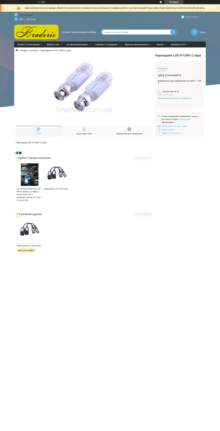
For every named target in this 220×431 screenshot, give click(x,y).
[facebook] (17, 153)
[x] (20, 153)
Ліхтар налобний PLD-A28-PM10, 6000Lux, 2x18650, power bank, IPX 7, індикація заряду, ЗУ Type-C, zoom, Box (29, 194)
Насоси (160, 44)
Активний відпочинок (77, 44)
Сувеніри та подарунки (106, 44)
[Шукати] (173, 32)
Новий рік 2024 (178, 44)
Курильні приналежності (137, 44)
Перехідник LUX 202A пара (56, 189)
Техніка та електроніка (28, 44)
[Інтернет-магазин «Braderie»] (36, 31)
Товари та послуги (29, 50)
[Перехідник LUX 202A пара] (56, 174)
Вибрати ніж (53, 44)
